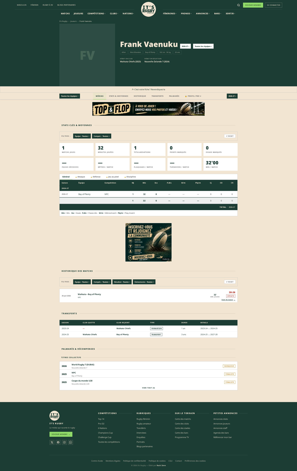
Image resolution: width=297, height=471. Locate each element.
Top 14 (101, 419)
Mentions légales (113, 461)
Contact (178, 461)
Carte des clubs (182, 423)
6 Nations (102, 428)
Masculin (21, 5)
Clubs (114, 13)
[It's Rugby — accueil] (148, 9)
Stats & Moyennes (118, 96)
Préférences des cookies (195, 461)
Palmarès (174, 96)
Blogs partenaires (66, 5)
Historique (140, 96)
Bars (217, 13)
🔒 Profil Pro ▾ (193, 96)
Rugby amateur (144, 423)
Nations (128, 13)
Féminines (169, 13)
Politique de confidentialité (134, 461)
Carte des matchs (183, 419)
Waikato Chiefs (123, 328)
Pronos (186, 13)
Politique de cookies (157, 461)
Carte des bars (181, 432)
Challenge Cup (104, 437)
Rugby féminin (143, 419)
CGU (170, 461)
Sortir (230, 13)
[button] (148, 295)
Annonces (202, 13)
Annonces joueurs (221, 423)
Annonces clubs (220, 419)
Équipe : (82, 136)
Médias (99, 96)
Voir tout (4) (148, 388)
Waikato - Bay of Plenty (89, 294)
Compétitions (96, 13)
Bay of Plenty (122, 334)
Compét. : (102, 282)
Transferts (158, 96)
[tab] (66, 177)
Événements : (144, 282)
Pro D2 (101, 423)
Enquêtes (141, 437)
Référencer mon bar (222, 437)
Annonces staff (220, 428)
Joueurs (78, 13)
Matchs (65, 13)
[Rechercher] (238, 5)
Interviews (141, 432)
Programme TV (182, 437)
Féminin (34, 5)
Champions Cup (105, 432)
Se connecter (273, 5)
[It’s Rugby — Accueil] (54, 416)
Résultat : (122, 282)
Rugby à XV (48, 5)
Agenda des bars (221, 432)
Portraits (141, 441)
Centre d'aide (97, 461)
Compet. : (102, 136)
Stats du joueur (228, 299)
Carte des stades (182, 428)
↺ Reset (230, 136)
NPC (79, 297)
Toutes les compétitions (109, 441)
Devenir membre (253, 5)
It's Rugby (63, 21)
